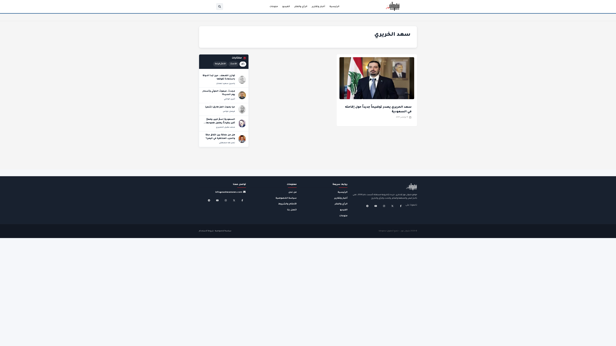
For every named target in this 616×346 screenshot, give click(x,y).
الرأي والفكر (300, 6)
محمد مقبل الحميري (225, 127)
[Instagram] (384, 206)
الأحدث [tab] (233, 64)
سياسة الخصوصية (286, 198)
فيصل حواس (229, 111)
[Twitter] (392, 206)
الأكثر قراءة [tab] (220, 64)
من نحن (292, 192)
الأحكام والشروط (287, 204)
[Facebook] (401, 206)
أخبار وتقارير (318, 6)
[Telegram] (367, 206)
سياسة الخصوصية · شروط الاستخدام (215, 231)
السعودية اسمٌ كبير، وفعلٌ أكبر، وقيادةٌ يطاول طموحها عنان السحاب (220, 123)
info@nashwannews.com (228, 192)
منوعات (274, 6)
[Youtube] (376, 206)
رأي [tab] (242, 64)
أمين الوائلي (229, 99)
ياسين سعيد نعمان (225, 84)
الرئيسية (334, 6)
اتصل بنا (292, 210)
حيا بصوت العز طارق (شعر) (220, 107)
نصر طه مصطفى (227, 143)
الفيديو (286, 6)
